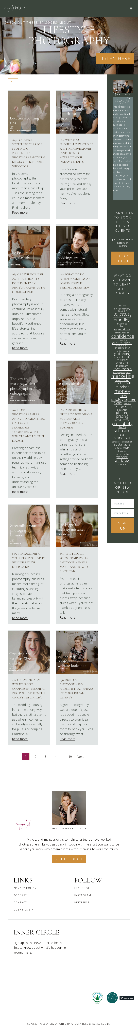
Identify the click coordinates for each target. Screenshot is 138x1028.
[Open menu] (131, 8)
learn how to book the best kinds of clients (122, 221)
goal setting (122, 353)
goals (126, 351)
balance (122, 306)
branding (122, 320)
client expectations (122, 328)
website (122, 457)
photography (122, 406)
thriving (122, 451)
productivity (122, 420)
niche (118, 403)
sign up (122, 525)
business (122, 324)
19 (70, 756)
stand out (122, 438)
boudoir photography (122, 312)
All (13, 81)
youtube (122, 464)
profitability (122, 423)
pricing (122, 416)
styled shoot (127, 442)
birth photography (122, 309)
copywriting (122, 340)
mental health (122, 380)
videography (122, 454)
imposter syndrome (122, 361)
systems (118, 448)
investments (122, 369)
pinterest (122, 410)
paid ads (127, 404)
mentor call (122, 383)
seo (122, 435)
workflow (122, 460)
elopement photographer (122, 347)
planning (122, 412)
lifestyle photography (122, 373)
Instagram (122, 366)
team (126, 447)
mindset (122, 387)
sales (122, 426)
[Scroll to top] (88, 1023)
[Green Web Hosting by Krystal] (126, 998)
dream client (122, 343)
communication (122, 333)
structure (116, 442)
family (118, 351)
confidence (122, 336)
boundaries (122, 316)
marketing (122, 376)
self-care (122, 430)
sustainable (122, 444)
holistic (126, 357)
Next (80, 756)
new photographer (123, 397)
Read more (20, 212)
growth (117, 357)
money (122, 391)
